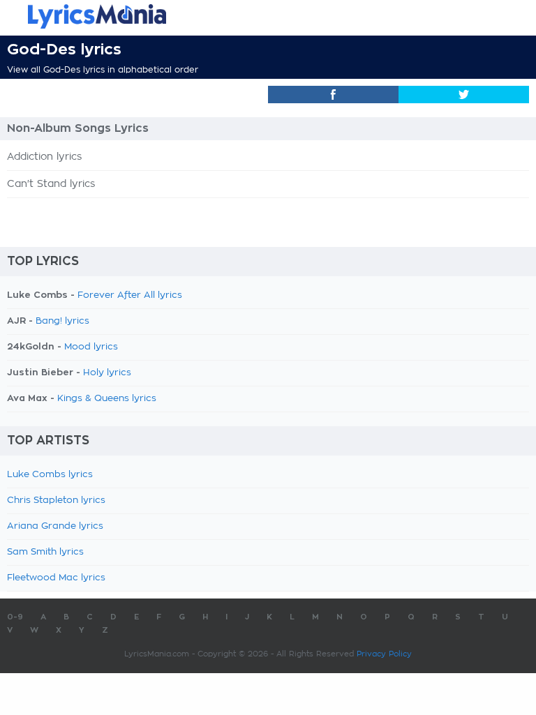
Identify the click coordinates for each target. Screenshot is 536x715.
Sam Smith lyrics (45, 552)
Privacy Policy (384, 654)
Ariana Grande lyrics (55, 526)
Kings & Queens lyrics (106, 398)
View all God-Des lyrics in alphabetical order (102, 70)
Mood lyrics (91, 347)
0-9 (15, 617)
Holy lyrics (107, 372)
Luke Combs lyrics (50, 474)
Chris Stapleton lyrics (56, 500)
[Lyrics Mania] (268, 16)
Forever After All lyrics (129, 295)
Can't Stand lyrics (51, 184)
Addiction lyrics (44, 157)
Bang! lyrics (62, 321)
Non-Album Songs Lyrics (78, 128)
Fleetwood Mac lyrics (56, 577)
